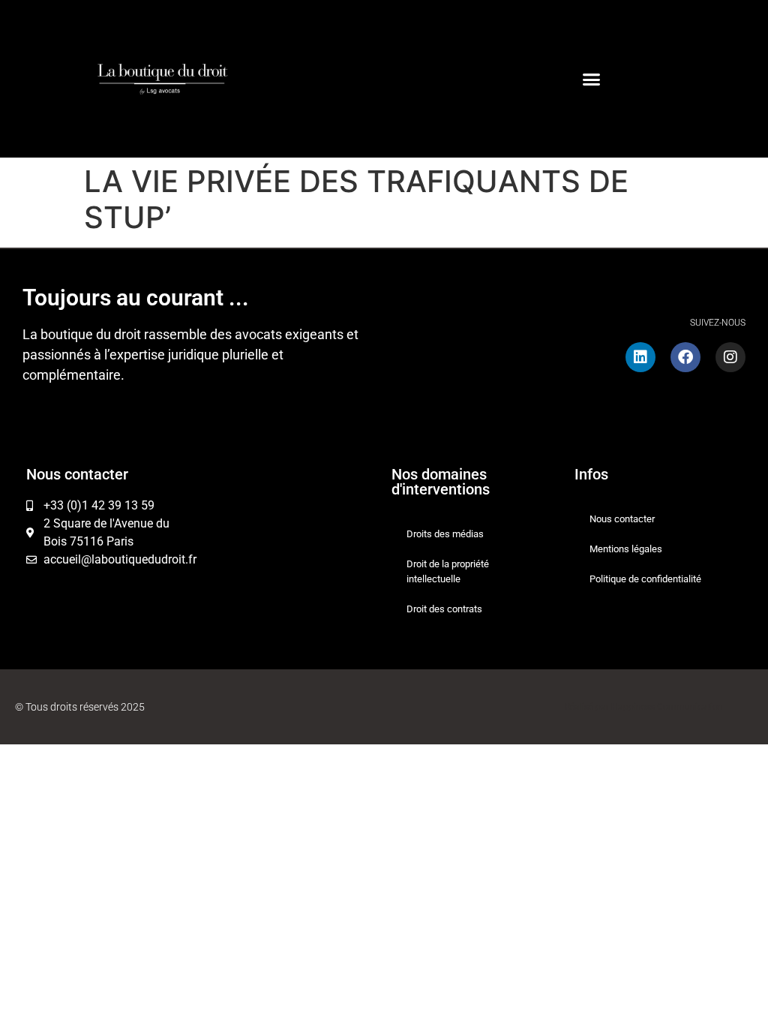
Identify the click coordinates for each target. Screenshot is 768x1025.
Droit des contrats (444, 609)
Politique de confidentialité (645, 579)
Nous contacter (622, 519)
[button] (592, 79)
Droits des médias (445, 534)
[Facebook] (685, 357)
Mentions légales (626, 549)
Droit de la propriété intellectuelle (447, 571)
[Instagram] (731, 357)
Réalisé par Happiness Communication (644, 707)
